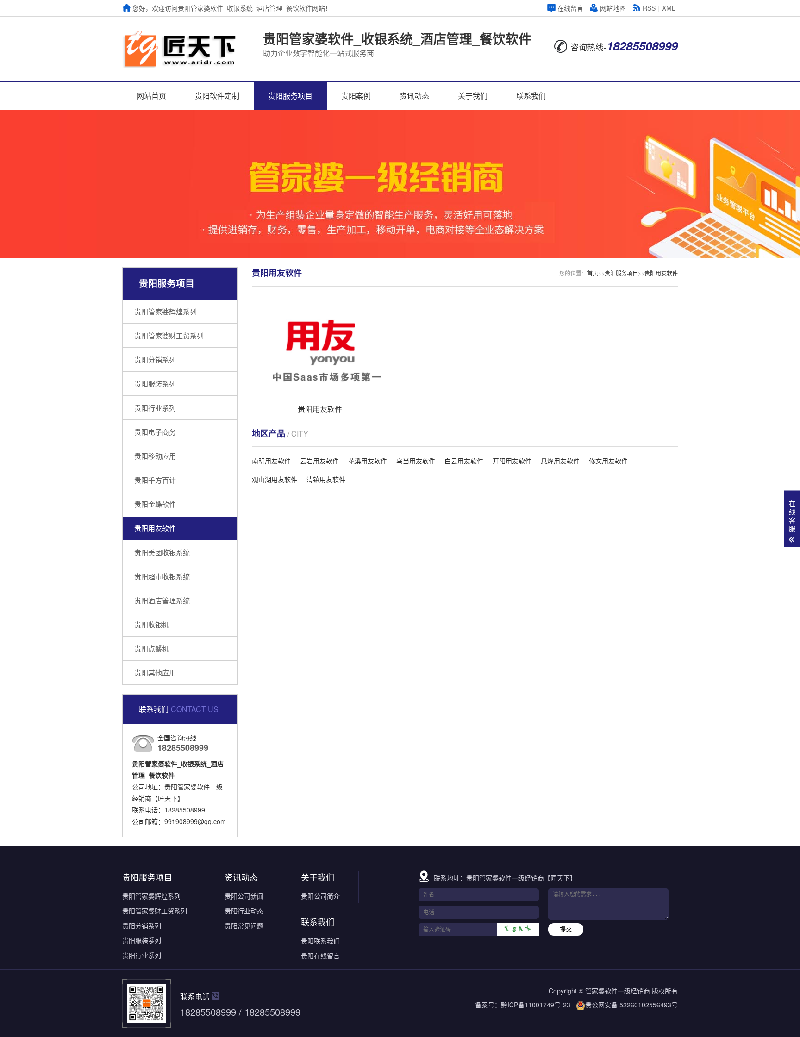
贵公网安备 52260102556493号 (631, 1004)
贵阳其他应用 (155, 672)
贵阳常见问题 (244, 925)
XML (668, 7)
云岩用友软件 (319, 460)
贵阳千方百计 (155, 480)
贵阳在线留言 (320, 955)
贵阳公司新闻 (244, 895)
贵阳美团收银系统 (162, 552)
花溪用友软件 (367, 460)
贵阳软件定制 (217, 95)
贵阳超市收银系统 (162, 576)
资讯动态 (414, 95)
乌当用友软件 (415, 460)
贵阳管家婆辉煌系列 (165, 311)
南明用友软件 (271, 460)
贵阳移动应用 (155, 456)
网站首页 (151, 95)
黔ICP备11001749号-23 (535, 1004)
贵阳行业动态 (244, 910)
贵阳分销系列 (155, 359)
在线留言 (570, 7)
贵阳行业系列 (155, 407)
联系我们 (531, 95)
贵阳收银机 (151, 624)
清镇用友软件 (325, 479)
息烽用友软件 (560, 460)
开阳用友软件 (512, 460)
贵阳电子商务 (155, 432)
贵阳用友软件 (155, 528)
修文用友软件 (608, 460)
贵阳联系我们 (320, 940)
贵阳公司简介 (320, 895)
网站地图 (613, 7)
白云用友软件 (463, 460)
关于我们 (473, 95)
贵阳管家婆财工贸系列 (169, 335)
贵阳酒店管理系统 (162, 600)
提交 (566, 929)
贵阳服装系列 (155, 383)
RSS (649, 7)
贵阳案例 (356, 95)
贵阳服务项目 (290, 95)
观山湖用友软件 (274, 479)
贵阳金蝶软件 (155, 504)
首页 (592, 273)
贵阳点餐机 (151, 648)
